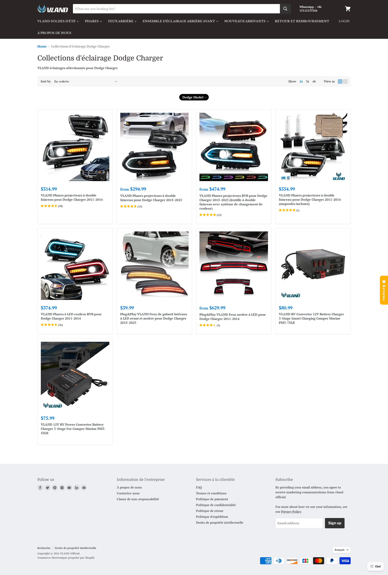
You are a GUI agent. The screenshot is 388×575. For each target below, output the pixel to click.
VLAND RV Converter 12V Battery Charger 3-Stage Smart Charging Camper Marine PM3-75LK (311, 318)
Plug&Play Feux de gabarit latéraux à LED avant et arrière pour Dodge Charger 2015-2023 (153, 318)
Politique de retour (209, 511)
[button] (194, 97)
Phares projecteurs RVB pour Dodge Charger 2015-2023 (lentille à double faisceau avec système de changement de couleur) (233, 202)
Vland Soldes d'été (56, 21)
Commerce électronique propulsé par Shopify (66, 557)
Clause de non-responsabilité (138, 499)
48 (314, 81)
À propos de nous (54, 33)
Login (344, 21)
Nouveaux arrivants (245, 21)
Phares (92, 21)
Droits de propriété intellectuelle (219, 522)
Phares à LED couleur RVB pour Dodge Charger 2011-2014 (71, 316)
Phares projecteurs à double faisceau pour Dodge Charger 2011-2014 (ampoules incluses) (310, 199)
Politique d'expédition (212, 517)
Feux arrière (121, 21)
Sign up (334, 523)
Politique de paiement (212, 499)
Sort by (46, 81)
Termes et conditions (211, 493)
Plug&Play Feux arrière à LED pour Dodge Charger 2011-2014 (232, 316)
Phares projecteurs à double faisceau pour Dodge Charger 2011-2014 (72, 197)
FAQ (199, 487)
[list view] (345, 81)
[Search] (285, 8)
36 (307, 81)
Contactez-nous (128, 493)
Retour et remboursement (302, 21)
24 (301, 81)
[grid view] (340, 81)
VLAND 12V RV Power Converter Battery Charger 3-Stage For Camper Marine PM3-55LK (73, 428)
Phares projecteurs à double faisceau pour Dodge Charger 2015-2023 (151, 197)
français (340, 550)
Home (42, 46)
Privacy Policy (291, 512)
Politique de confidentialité (216, 505)
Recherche (43, 548)
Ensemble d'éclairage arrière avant (179, 21)
